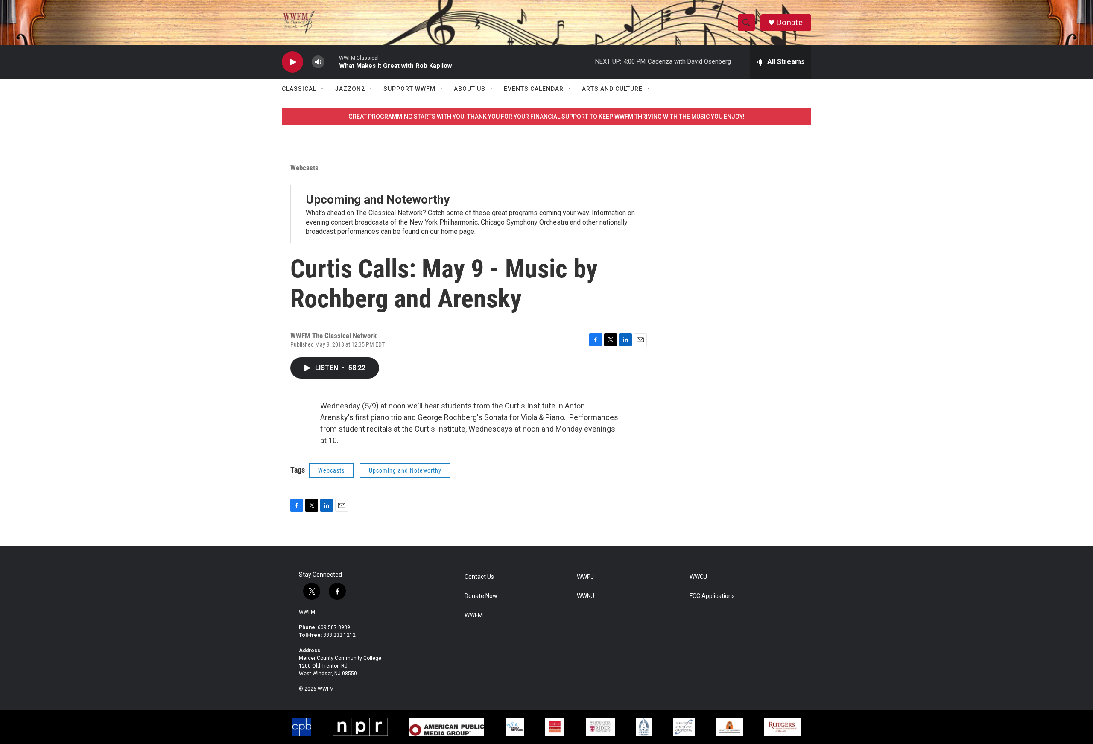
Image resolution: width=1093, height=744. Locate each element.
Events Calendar (534, 88)
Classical (299, 88)
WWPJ (585, 577)
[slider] (331, 61)
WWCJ (698, 577)
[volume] (318, 62)
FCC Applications (712, 596)
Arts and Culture (612, 88)
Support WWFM (409, 88)
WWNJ (585, 596)
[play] (292, 62)
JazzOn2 (350, 88)
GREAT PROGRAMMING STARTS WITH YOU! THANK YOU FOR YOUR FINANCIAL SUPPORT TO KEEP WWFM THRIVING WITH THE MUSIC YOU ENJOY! (546, 116)
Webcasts (304, 167)
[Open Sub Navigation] (322, 88)
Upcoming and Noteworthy (378, 200)
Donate (789, 22)
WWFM (307, 612)
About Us (469, 88)
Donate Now (481, 596)
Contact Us (479, 577)
